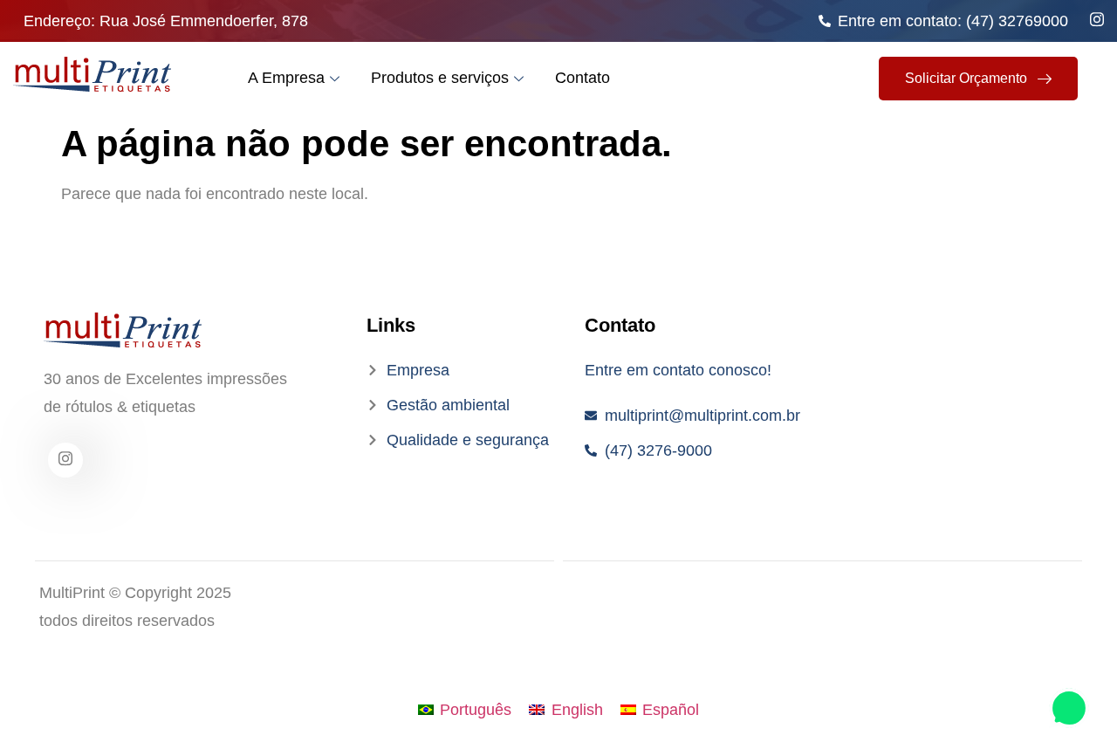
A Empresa (286, 77)
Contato (582, 77)
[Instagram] (1097, 18)
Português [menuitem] (475, 709)
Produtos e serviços (440, 77)
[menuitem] (464, 710)
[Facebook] (65, 460)
